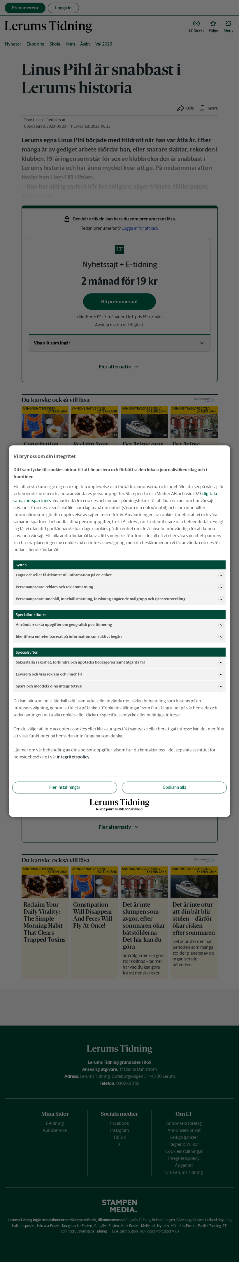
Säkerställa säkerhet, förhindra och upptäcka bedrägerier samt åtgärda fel (80, 662)
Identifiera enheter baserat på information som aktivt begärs (69, 636)
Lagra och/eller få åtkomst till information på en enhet (64, 574)
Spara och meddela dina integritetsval (49, 686)
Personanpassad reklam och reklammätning (54, 586)
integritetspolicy (73, 756)
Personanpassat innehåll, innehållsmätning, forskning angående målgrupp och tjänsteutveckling (100, 598)
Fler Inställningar (64, 787)
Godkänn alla (174, 787)
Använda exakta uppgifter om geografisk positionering (64, 624)
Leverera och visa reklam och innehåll (49, 674)
